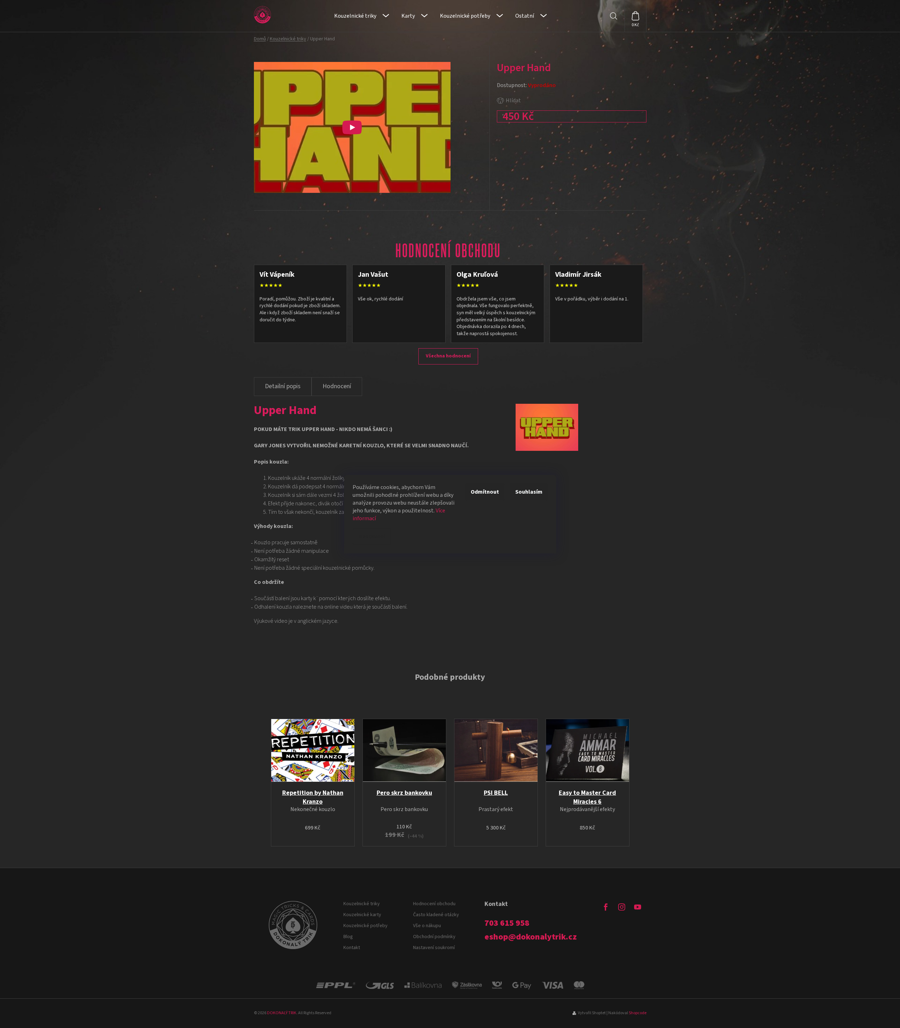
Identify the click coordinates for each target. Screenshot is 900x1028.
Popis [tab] (283, 386)
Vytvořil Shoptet (592, 1013)
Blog (348, 936)
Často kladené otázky (436, 914)
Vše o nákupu (427, 925)
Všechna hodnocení (448, 356)
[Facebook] (605, 907)
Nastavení (372, 536)
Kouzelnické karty (362, 914)
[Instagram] (621, 907)
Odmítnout (485, 492)
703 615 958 (506, 923)
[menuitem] (361, 16)
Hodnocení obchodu (434, 903)
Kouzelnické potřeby (365, 925)
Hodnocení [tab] (337, 386)
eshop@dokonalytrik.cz (530, 937)
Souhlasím (528, 492)
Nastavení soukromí (434, 947)
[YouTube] (637, 907)
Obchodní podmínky (434, 936)
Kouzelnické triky (361, 903)
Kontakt (351, 947)
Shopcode (637, 1013)
